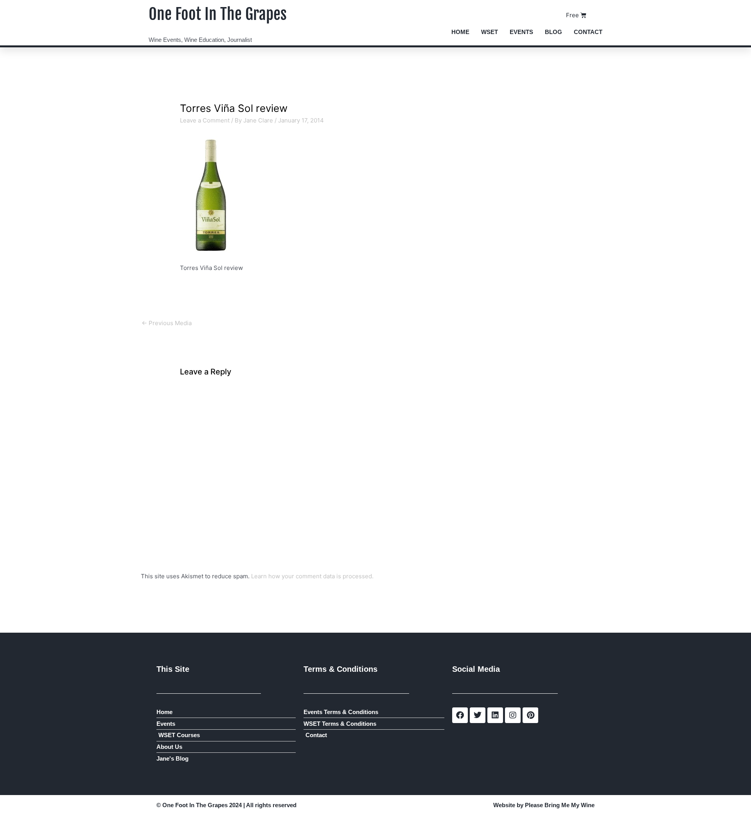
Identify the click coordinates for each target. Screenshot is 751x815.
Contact (588, 32)
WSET (489, 32)
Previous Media (167, 323)
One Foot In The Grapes (218, 14)
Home (460, 32)
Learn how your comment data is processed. (312, 576)
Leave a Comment (205, 120)
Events (521, 32)
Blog (553, 32)
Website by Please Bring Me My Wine (544, 805)
